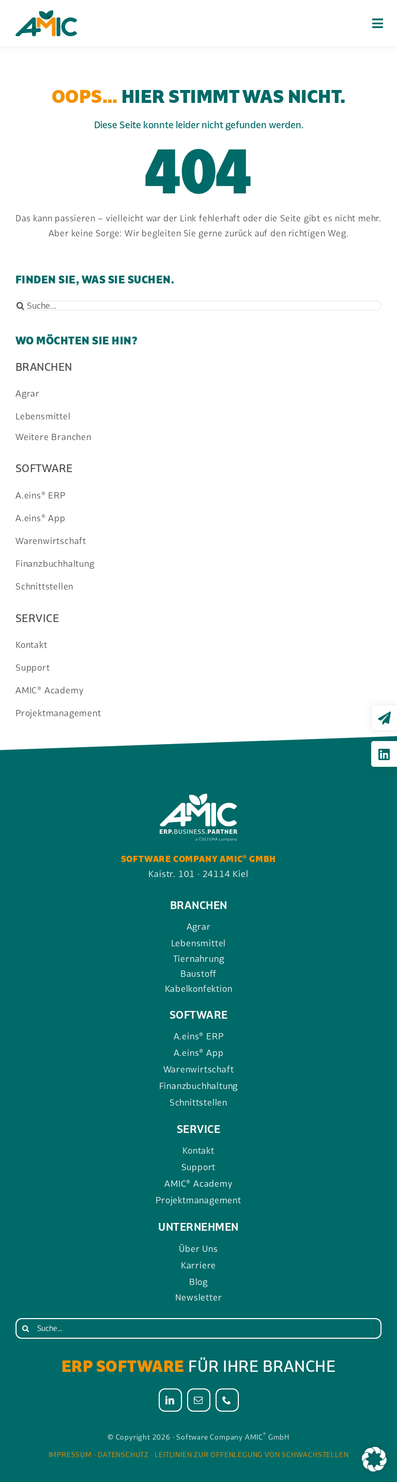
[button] (374, 1459)
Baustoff (198, 974)
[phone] (227, 1400)
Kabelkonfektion (199, 989)
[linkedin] (170, 1400)
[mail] (198, 1400)
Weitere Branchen (53, 437)
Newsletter (198, 1297)
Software (44, 468)
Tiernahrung (198, 959)
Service (37, 618)
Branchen (44, 367)
